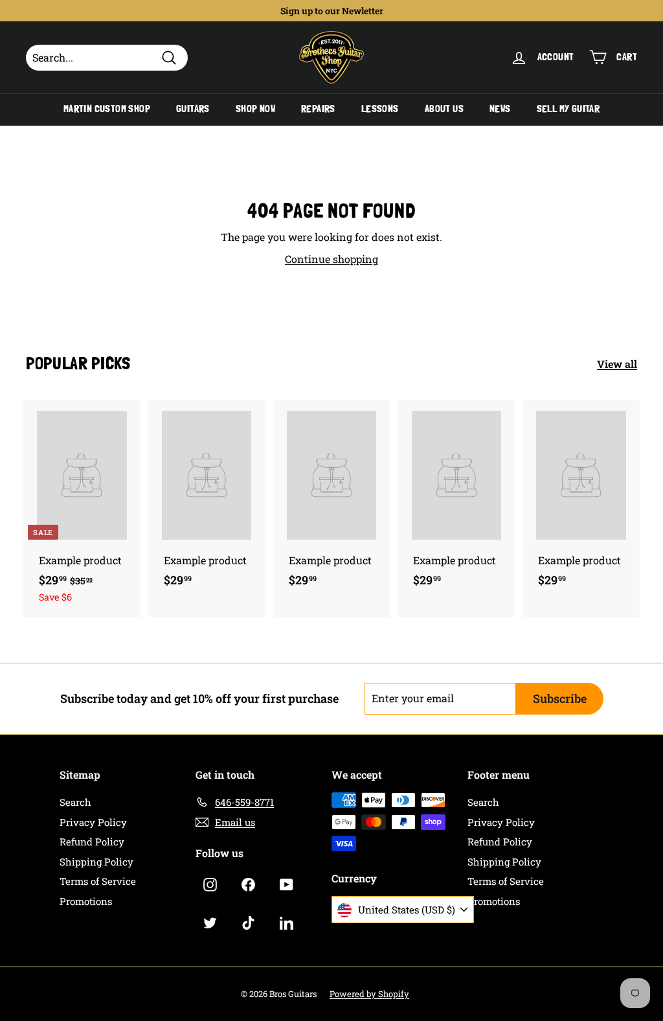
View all (617, 364)
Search (75, 802)
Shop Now (255, 109)
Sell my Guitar (568, 109)
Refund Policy (92, 841)
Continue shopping (331, 259)
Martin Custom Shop (106, 109)
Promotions (86, 901)
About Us (444, 109)
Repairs (318, 109)
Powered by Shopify (369, 994)
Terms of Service (98, 881)
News (500, 109)
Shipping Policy (96, 861)
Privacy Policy (93, 822)
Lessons (380, 109)
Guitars (193, 109)
